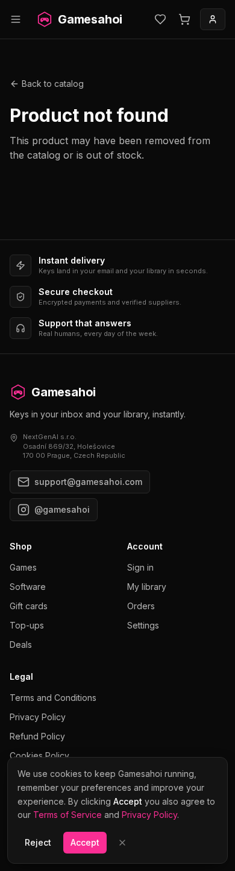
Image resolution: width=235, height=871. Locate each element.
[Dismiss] (122, 842)
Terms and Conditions (53, 697)
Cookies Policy (39, 755)
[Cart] (184, 19)
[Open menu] (16, 19)
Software (28, 586)
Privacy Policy (38, 717)
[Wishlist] (160, 19)
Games (23, 567)
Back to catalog (53, 83)
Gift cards (29, 606)
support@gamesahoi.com (88, 482)
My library (146, 586)
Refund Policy (37, 736)
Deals (21, 644)
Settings (143, 625)
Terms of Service (67, 814)
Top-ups (27, 625)
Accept (84, 842)
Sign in (140, 567)
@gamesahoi (62, 509)
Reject (38, 842)
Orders (141, 606)
